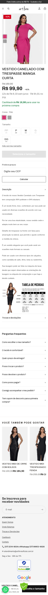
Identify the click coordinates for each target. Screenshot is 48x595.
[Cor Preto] (9, 117)
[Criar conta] (42, 509)
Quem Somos (7, 522)
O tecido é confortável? (12, 350)
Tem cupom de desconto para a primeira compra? (20, 400)
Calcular (24, 179)
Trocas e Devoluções (10, 531)
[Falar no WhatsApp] (5, 589)
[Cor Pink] (4, 117)
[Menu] (3, 9)
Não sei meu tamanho (12, 146)
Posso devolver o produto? (14, 374)
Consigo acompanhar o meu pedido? (18, 390)
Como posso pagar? (11, 382)
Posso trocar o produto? (13, 366)
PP (6, 131)
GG (6, 140)
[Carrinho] (45, 8)
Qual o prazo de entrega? (13, 358)
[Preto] (5, 41)
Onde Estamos (8, 527)
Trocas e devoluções (11, 318)
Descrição (6, 189)
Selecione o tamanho (24, 154)
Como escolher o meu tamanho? (16, 342)
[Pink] (5, 36)
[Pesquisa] (8, 8)
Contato (5, 542)
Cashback (6, 537)
